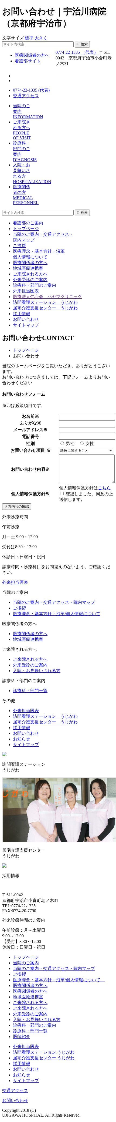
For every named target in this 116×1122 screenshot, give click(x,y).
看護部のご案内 (28, 223)
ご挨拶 (19, 245)
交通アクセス (26, 95)
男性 (69, 443)
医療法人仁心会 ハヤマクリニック (47, 296)
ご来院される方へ (30, 274)
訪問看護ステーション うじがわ (45, 302)
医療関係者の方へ (30, 262)
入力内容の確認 (16, 506)
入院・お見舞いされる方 (36, 670)
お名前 (28, 416)
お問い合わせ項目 (28, 450)
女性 (89, 443)
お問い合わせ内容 (28, 469)
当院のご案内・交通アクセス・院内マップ (54, 602)
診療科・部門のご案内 (34, 285)
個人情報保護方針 (28, 493)
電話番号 (30, 436)
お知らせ (21, 739)
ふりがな (28, 423)
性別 (30, 443)
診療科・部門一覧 (30, 690)
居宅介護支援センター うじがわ (45, 308)
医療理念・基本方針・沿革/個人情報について (56, 613)
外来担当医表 (26, 291)
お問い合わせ (26, 319)
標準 (29, 38)
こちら (104, 488)
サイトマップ (26, 325)
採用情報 (21, 313)
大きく (41, 38)
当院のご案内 (26, 963)
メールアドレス (28, 429)
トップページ (26, 228)
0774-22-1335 (77, 52)
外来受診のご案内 (30, 279)
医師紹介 (21, 1036)
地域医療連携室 (28, 268)
